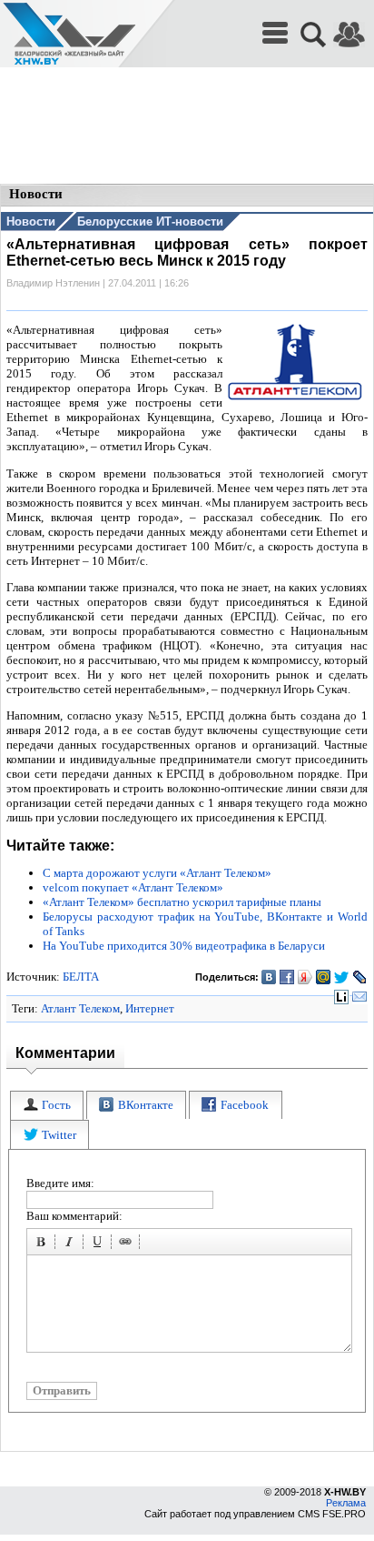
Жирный (44, 1244)
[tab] (47, 1106)
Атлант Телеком (80, 1008)
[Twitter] (341, 977)
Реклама (346, 1502)
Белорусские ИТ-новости (150, 221)
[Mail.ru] (323, 977)
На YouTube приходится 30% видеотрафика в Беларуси (184, 945)
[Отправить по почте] (360, 997)
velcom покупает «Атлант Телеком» (133, 887)
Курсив (72, 1244)
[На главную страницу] (69, 34)
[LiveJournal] (360, 977)
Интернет (149, 1008)
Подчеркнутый (100, 1244)
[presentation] (47, 1106)
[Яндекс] (305, 977)
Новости (30, 221)
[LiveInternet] (341, 997)
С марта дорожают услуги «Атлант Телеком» (157, 873)
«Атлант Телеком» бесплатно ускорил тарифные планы (182, 902)
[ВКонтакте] (269, 977)
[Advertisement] (187, 127)
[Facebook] (287, 977)
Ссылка (128, 1244)
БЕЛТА (81, 976)
